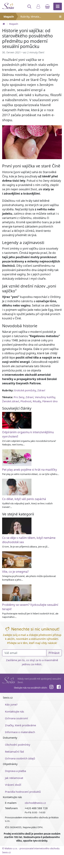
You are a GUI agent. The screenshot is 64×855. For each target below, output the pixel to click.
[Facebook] (58, 687)
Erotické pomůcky (25, 390)
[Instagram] (51, 687)
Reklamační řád (14, 751)
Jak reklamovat (14, 778)
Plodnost (25, 401)
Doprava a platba (15, 771)
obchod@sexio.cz (35, 803)
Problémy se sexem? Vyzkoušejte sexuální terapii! (30, 607)
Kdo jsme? (11, 704)
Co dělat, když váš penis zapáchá (24, 499)
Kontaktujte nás (14, 711)
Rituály (37, 401)
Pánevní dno (50, 401)
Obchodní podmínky (17, 744)
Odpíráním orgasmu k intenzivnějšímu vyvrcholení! (28, 434)
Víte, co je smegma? (15, 572)
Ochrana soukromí (16, 718)
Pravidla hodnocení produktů (23, 791)
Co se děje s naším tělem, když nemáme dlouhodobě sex (28, 540)
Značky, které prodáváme (20, 725)
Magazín (9, 16)
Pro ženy (19, 397)
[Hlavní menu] (57, 6)
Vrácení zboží (13, 784)
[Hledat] (29, 8)
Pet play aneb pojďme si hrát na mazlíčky (29, 470)
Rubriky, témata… (30, 16)
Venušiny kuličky (45, 397)
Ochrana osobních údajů (20, 758)
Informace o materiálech (20, 732)
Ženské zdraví (10, 401)
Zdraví (41, 390)
